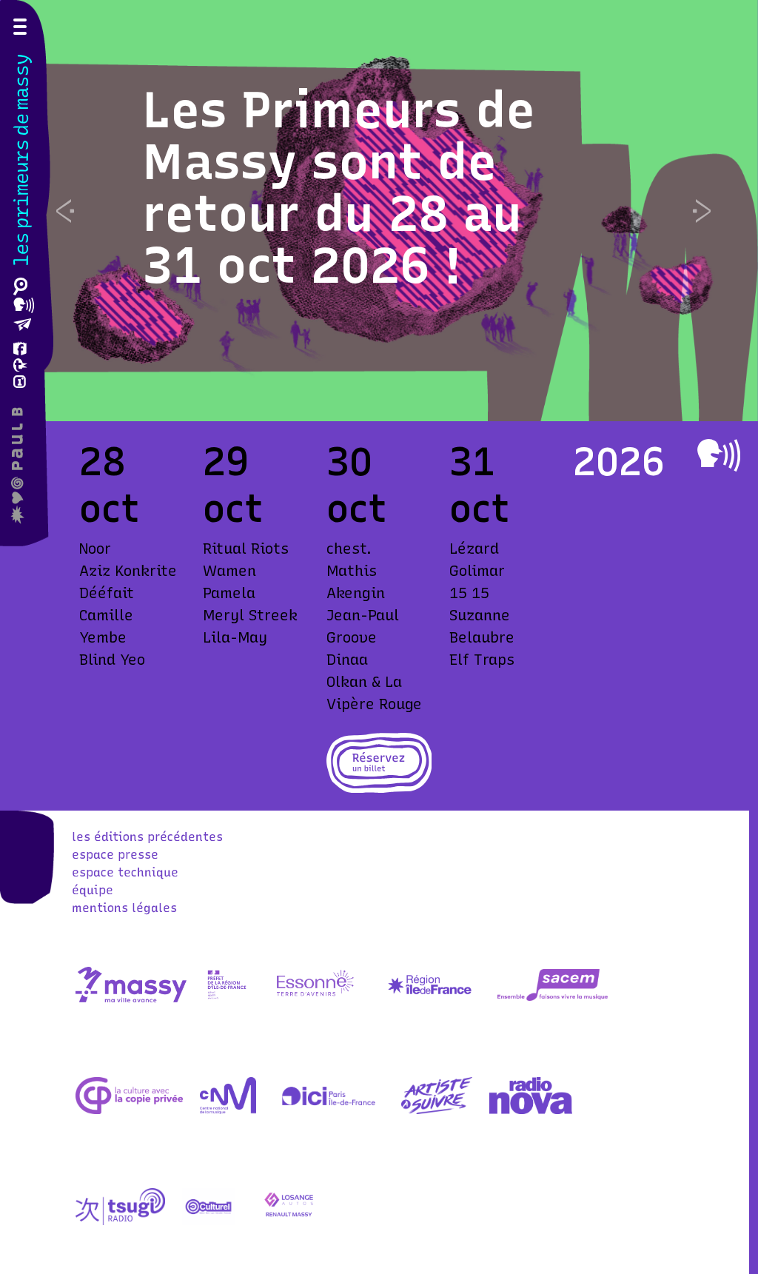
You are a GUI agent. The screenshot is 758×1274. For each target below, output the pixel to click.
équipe (92, 890)
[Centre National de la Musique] (228, 1110)
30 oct (356, 485)
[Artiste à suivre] (436, 1110)
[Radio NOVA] (531, 1110)
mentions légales (124, 908)
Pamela (229, 593)
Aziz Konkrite (128, 571)
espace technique (125, 872)
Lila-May (235, 637)
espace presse (115, 855)
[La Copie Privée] (129, 1110)
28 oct (109, 485)
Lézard (474, 548)
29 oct (233, 485)
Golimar (477, 571)
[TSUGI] (120, 1221)
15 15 (469, 593)
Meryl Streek (250, 615)
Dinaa (347, 659)
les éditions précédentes (147, 837)
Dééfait (106, 593)
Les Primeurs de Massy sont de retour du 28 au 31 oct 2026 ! (340, 187)
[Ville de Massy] (131, 999)
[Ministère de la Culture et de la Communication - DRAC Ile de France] (227, 999)
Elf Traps (481, 659)
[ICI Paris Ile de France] (328, 1110)
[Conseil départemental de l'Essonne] (315, 999)
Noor (95, 548)
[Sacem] (553, 999)
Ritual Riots (246, 548)
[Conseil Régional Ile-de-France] (429, 999)
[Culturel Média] (208, 1221)
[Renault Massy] (288, 1221)
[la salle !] (23, 465)
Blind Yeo (112, 659)
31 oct (479, 485)
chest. (349, 548)
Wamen (229, 571)
